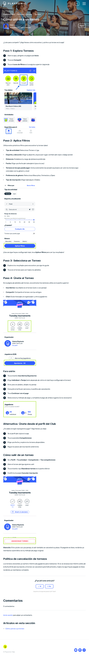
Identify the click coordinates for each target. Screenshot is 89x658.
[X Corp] (44, 597)
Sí (40, 586)
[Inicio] (14, 3)
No (50, 586)
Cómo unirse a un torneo (14, 629)
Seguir (82, 26)
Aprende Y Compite (24, 14)
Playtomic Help (9, 14)
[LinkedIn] (49, 597)
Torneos (38, 14)
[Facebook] (40, 597)
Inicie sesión (8, 615)
